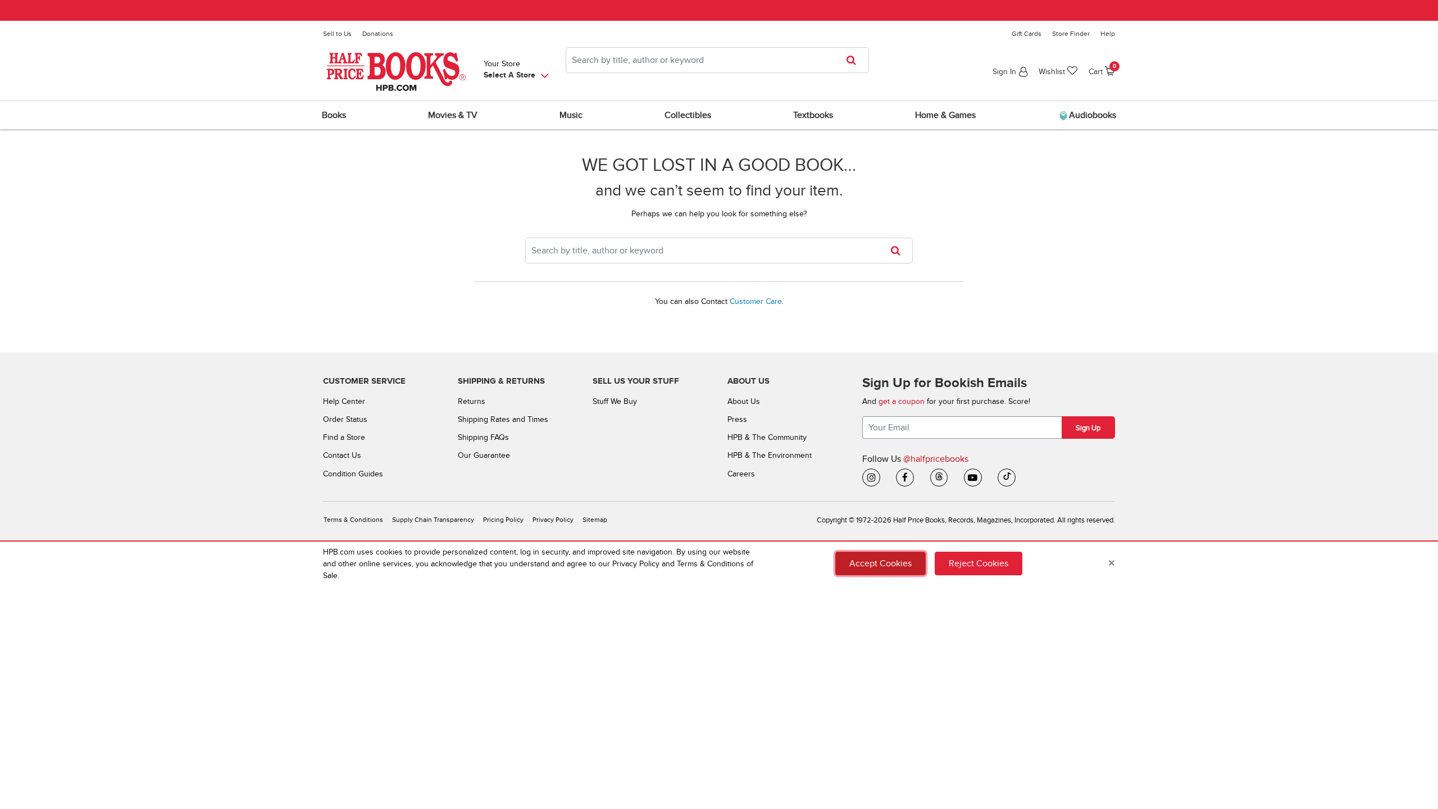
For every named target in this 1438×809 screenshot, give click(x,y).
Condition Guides (353, 474)
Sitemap (595, 520)
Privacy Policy (553, 520)
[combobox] (717, 60)
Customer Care (756, 301)
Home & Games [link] (945, 115)
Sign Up (1088, 428)
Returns (471, 401)
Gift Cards (1026, 34)
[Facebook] (905, 478)
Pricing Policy (503, 520)
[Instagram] (871, 478)
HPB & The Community (767, 437)
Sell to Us (337, 34)
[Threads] (939, 478)
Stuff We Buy (615, 401)
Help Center (344, 401)
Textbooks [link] (813, 115)
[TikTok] (1007, 478)
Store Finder (1071, 34)
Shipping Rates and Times (503, 419)
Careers (741, 474)
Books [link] (334, 115)
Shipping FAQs (483, 437)
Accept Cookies (880, 563)
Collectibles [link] (688, 115)
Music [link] (571, 115)
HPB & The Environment (769, 455)
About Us (743, 401)
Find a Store (344, 437)
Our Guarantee (484, 455)
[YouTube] (973, 478)
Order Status (345, 419)
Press (737, 419)
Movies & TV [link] (452, 115)
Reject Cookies (978, 563)
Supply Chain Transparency (433, 520)
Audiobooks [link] (1091, 115)
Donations (377, 34)
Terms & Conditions (353, 520)
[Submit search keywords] (855, 60)
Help (1107, 34)
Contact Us (342, 455)
